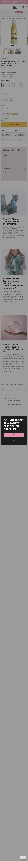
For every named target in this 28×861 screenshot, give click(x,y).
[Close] (25, 417)
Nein (14, 440)
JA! (14, 435)
